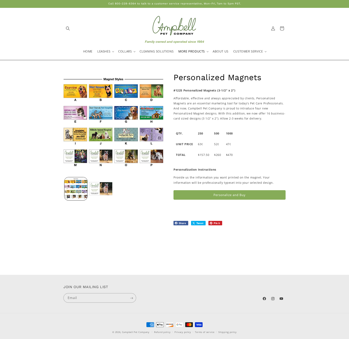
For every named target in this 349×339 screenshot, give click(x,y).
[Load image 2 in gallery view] (100, 188)
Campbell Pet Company (135, 332)
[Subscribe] (131, 298)
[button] (67, 28)
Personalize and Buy (229, 195)
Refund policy (162, 331)
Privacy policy (182, 331)
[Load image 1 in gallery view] (75, 188)
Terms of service (204, 331)
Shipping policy (227, 331)
